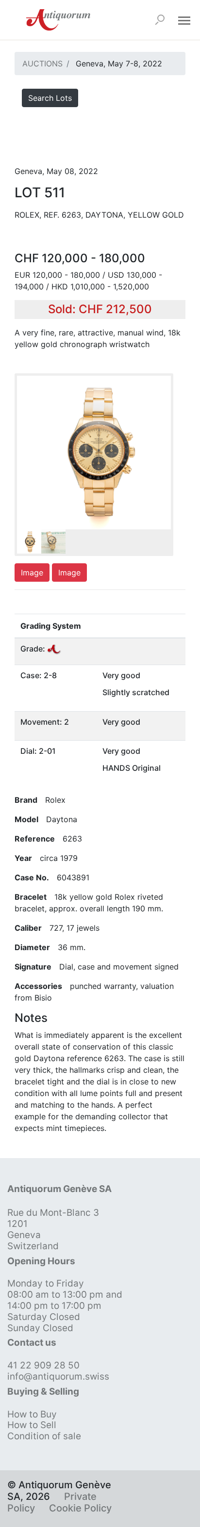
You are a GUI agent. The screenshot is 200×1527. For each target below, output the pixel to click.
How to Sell (31, 1425)
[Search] (159, 20)
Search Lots (50, 98)
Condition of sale (44, 1436)
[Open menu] (184, 20)
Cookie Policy (80, 1508)
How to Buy (32, 1414)
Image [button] (32, 572)
